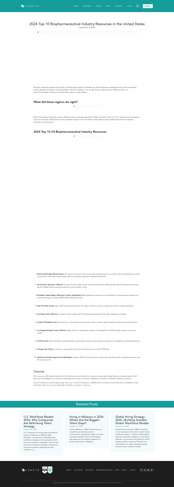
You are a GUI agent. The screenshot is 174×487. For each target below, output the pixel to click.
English (147, 6)
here (70, 383)
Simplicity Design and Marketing (89, 483)
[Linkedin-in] (151, 470)
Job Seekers (87, 6)
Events (124, 470)
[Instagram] (144, 470)
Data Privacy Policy (104, 483)
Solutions (99, 6)
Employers (89, 470)
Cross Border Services (104, 470)
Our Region (118, 6)
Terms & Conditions (116, 483)
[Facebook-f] (141, 470)
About (76, 6)
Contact (129, 6)
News (108, 6)
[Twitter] (148, 470)
